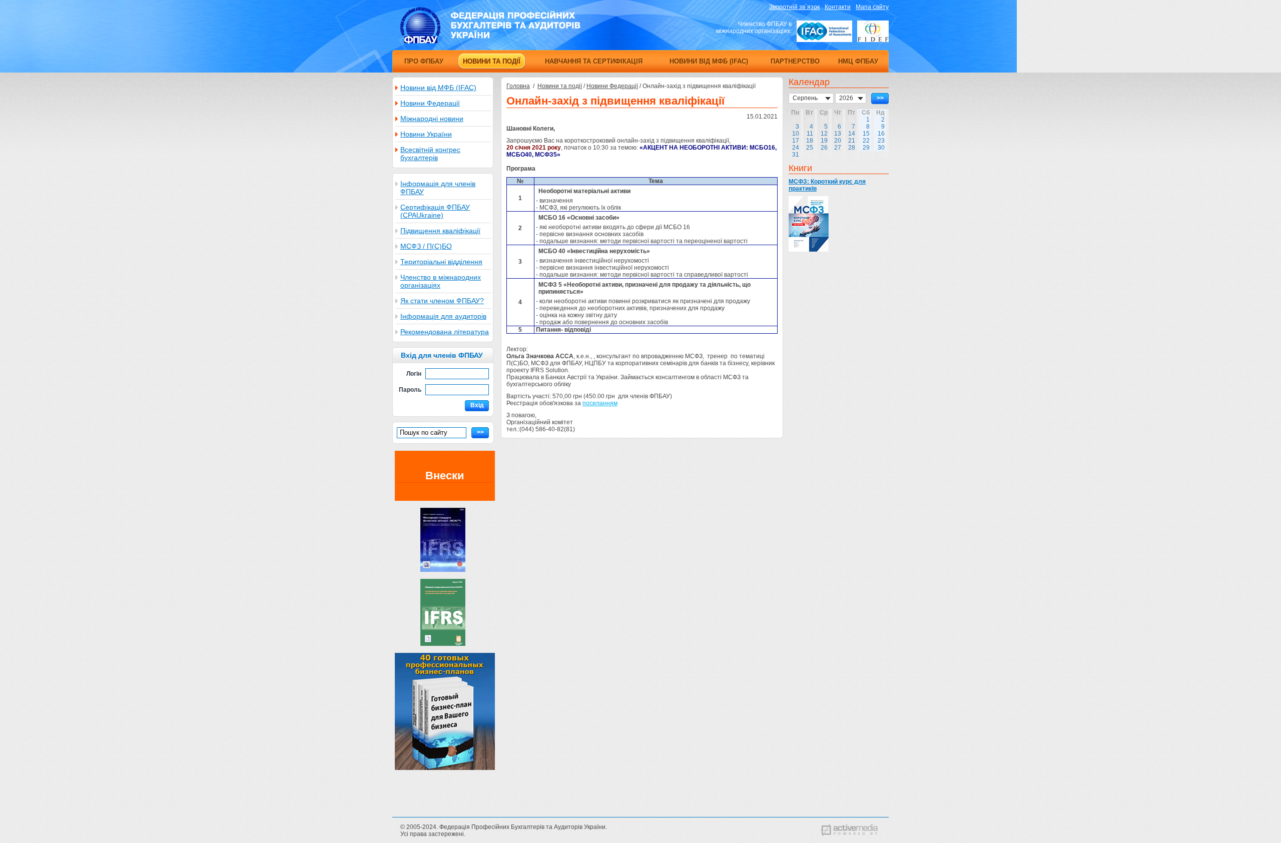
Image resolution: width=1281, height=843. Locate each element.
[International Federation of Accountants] (824, 31)
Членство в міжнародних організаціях (440, 281)
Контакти (838, 7)
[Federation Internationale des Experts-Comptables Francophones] (873, 31)
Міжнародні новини (431, 119)
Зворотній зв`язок (794, 7)
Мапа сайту (872, 7)
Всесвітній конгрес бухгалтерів (430, 154)
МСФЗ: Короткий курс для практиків (827, 185)
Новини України (426, 134)
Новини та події (559, 86)
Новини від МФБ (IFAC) (438, 88)
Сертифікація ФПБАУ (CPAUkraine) (435, 211)
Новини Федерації (430, 103)
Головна (518, 86)
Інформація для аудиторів (443, 316)
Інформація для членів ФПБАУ (437, 188)
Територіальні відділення (441, 262)
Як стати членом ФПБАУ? (442, 301)
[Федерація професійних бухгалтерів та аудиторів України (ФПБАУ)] (490, 41)
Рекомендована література (444, 332)
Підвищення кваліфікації (440, 231)
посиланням (599, 403)
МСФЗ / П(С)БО (426, 246)
